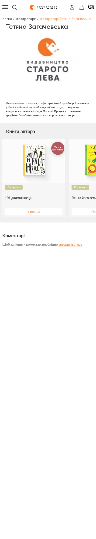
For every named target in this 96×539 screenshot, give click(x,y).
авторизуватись (70, 244)
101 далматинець (18, 198)
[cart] (81, 7)
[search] (14, 7)
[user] (72, 7)
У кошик (33, 212)
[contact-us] (91, 7)
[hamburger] (5, 7)
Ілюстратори (25, 19)
